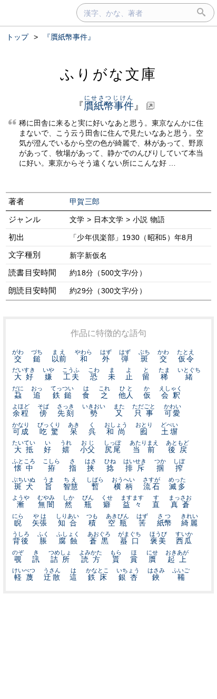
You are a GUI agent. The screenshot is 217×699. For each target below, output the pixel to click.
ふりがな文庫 (108, 74)
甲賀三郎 (85, 202)
